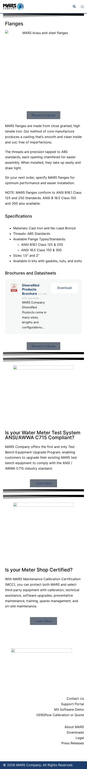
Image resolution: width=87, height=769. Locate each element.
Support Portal (72, 704)
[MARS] (13, 6)
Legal (80, 738)
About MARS (74, 727)
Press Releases (72, 743)
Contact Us (75, 698)
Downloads (75, 732)
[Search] (74, 6)
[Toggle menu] (82, 6)
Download (64, 288)
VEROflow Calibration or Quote (60, 715)
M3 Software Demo (69, 709)
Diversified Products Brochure (30, 289)
